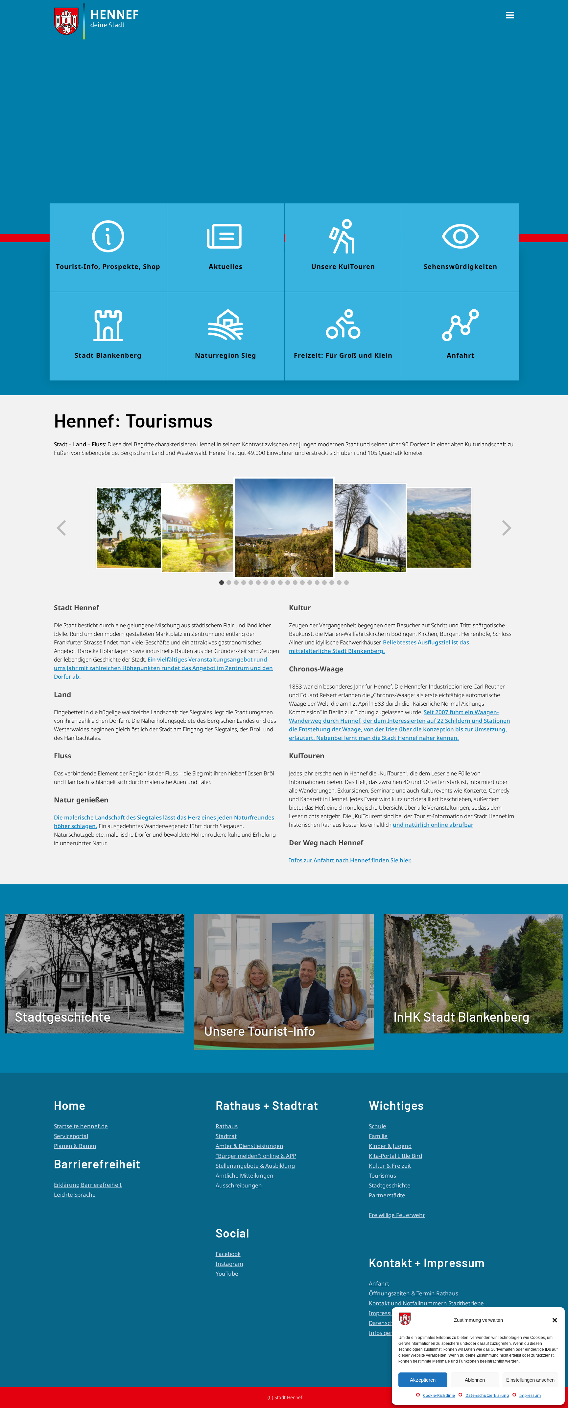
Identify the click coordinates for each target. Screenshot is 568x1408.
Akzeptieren (423, 1380)
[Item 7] (265, 582)
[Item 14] (317, 582)
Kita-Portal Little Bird (395, 1156)
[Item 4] (243, 582)
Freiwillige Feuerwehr (397, 1215)
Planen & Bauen (75, 1146)
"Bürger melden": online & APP (256, 1156)
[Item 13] (309, 582)
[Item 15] (324, 582)
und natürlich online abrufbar (433, 824)
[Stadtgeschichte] (94, 1032)
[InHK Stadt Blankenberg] (473, 1032)
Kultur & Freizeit (390, 1165)
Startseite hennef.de (81, 1126)
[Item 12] (302, 582)
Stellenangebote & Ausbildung (255, 1165)
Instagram (229, 1263)
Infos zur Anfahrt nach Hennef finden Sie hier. (350, 860)
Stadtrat (226, 1136)
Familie (378, 1136)
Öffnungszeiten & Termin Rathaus (413, 1293)
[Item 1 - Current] (221, 582)
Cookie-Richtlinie (439, 1395)
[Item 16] (331, 582)
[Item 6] (258, 582)
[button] (555, 1320)
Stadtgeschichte (390, 1185)
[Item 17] (339, 582)
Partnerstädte (387, 1195)
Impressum (530, 1395)
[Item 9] (280, 582)
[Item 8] (273, 582)
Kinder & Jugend (390, 1146)
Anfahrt (379, 1283)
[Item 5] (250, 582)
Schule (377, 1126)
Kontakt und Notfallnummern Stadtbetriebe (426, 1303)
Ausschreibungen (239, 1185)
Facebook (228, 1254)
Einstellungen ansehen (530, 1380)
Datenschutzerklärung (487, 1395)
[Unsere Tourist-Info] (284, 1048)
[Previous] (62, 528)
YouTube (227, 1273)
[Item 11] (295, 582)
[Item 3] (236, 582)
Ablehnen (475, 1380)
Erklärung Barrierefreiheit (88, 1184)
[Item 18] (346, 582)
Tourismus (382, 1175)
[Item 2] (228, 582)
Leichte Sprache (75, 1194)
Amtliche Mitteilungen (244, 1175)
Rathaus (227, 1126)
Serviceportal (71, 1136)
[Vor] (506, 528)
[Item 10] (287, 582)
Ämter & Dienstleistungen (249, 1146)
